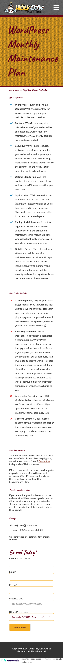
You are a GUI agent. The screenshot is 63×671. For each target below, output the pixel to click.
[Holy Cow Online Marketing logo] (24, 3)
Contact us (44, 461)
